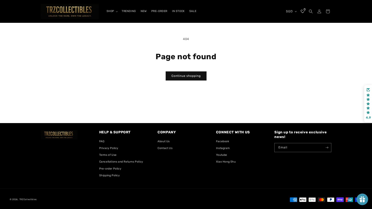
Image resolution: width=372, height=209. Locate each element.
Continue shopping (186, 76)
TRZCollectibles (28, 199)
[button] (111, 11)
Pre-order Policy (110, 168)
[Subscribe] (327, 147)
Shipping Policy (109, 175)
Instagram (223, 148)
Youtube (221, 155)
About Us (164, 141)
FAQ (101, 141)
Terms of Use (108, 155)
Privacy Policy (108, 148)
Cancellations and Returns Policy (121, 161)
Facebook (222, 141)
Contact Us (165, 148)
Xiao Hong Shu (226, 161)
